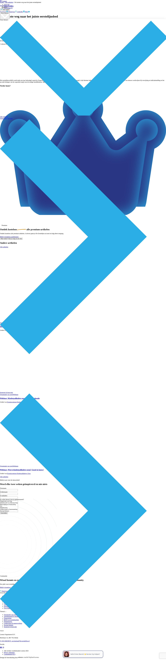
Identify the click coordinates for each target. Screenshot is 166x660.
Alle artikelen (4, 117)
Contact (4, 1)
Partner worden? (9, 6)
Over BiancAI (8, 8)
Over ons (6, 4)
